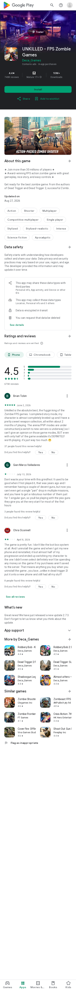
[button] (40, 77)
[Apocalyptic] (42, 237)
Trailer (37, 32)
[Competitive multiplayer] (23, 219)
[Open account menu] (69, 5)
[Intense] (61, 228)
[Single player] (55, 219)
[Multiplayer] (49, 211)
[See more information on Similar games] (69, 691)
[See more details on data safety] (17, 324)
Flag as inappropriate (21, 743)
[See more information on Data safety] (69, 247)
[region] (38, 75)
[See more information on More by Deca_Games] (69, 639)
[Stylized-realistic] (37, 228)
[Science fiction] (17, 237)
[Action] (11, 211)
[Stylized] (12, 228)
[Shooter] (29, 211)
